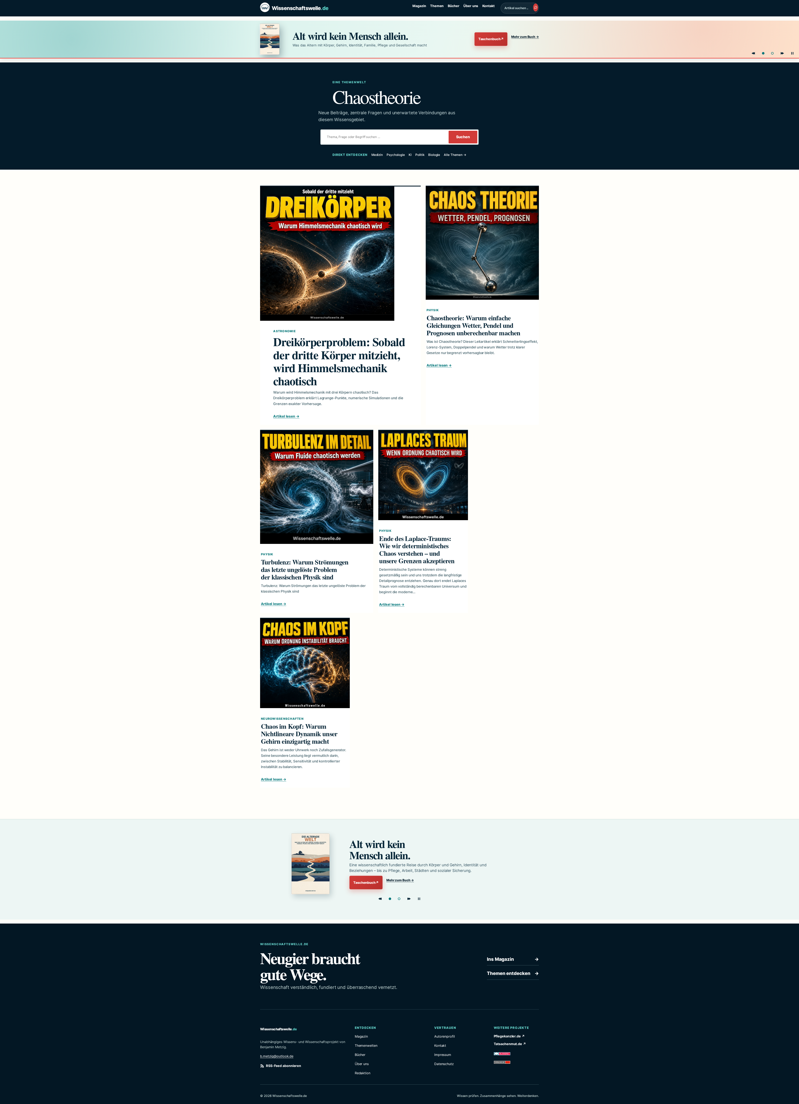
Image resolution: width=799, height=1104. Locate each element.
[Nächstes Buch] (782, 53)
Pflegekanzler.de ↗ (509, 1036)
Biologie (434, 155)
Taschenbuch (491, 39)
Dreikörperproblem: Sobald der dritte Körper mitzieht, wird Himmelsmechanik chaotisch (339, 361)
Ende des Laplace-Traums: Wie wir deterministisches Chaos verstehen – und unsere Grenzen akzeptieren (416, 549)
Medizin (377, 155)
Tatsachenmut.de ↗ (510, 1044)
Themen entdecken (513, 973)
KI (410, 155)
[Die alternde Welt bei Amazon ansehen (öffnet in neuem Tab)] (272, 39)
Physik (433, 310)
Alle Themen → (455, 155)
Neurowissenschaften (282, 718)
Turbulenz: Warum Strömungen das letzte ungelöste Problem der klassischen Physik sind (304, 569)
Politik (419, 155)
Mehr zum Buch (525, 37)
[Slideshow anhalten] (792, 53)
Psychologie (396, 155)
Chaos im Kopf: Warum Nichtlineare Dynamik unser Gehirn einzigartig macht (299, 733)
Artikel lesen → (286, 416)
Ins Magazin (513, 959)
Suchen (463, 137)
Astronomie (284, 331)
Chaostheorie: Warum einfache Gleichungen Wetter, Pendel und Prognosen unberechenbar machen (473, 325)
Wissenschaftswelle (300, 8)
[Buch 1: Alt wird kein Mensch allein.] (763, 53)
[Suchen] (535, 7)
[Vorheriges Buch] (753, 53)
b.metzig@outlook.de (276, 1056)
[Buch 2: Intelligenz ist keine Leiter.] (772, 53)
